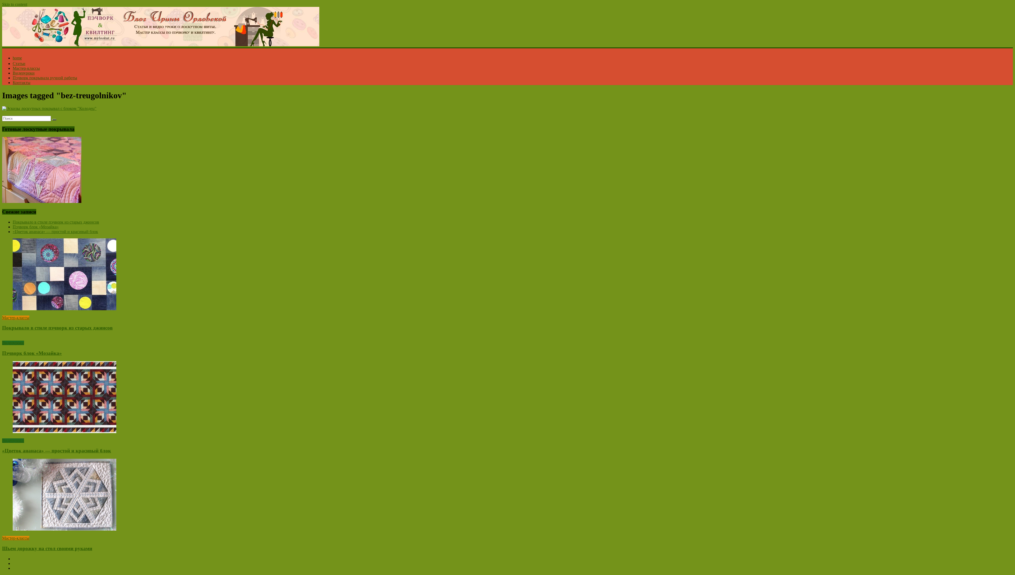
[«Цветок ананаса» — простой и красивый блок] (64, 431)
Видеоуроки (24, 73)
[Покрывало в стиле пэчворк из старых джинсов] (64, 309)
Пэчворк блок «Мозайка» (36, 227)
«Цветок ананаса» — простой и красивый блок (55, 231)
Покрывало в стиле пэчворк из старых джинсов (56, 222)
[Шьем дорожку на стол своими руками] (64, 529)
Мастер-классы (26, 68)
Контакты (21, 82)
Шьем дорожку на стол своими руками (47, 548)
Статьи (19, 63)
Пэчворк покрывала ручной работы (45, 78)
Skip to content (14, 4)
